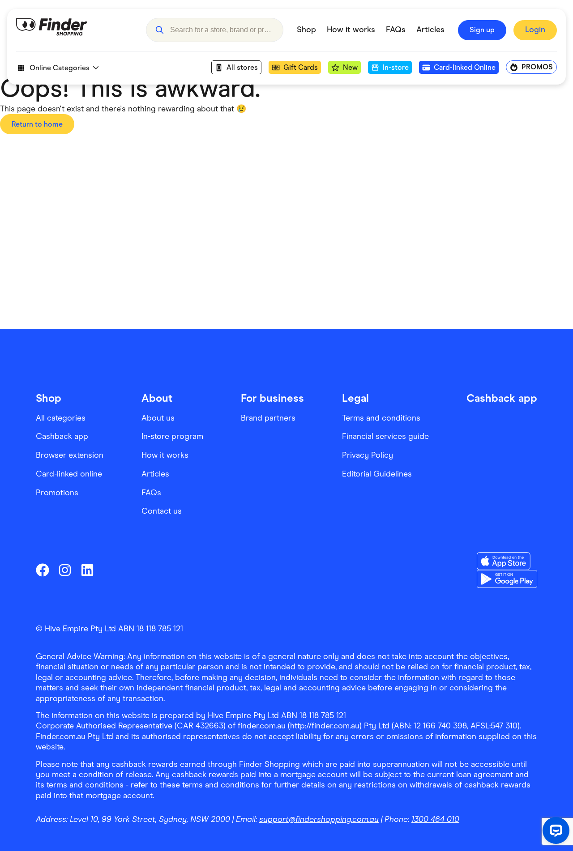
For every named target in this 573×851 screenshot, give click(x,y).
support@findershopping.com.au (319, 819)
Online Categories (60, 68)
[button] (159, 30)
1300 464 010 (435, 819)
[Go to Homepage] (74, 30)
